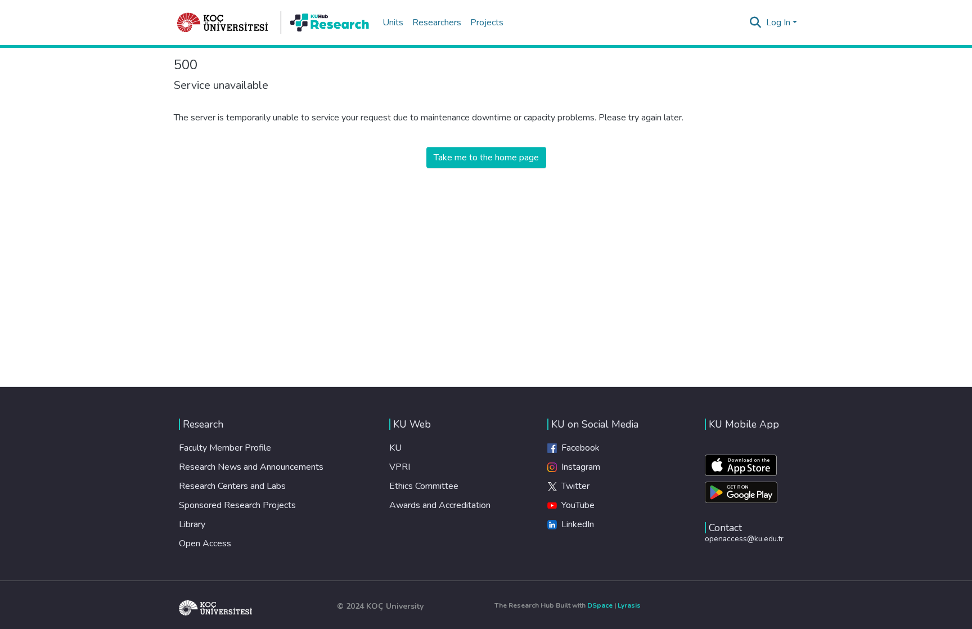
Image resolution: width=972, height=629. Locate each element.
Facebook (578, 448)
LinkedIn (575, 524)
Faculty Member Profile (225, 448)
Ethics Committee (423, 486)
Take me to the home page (486, 157)
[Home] (223, 22)
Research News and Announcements (251, 467)
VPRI (399, 467)
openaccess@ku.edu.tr (744, 538)
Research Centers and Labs (232, 486)
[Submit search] (756, 22)
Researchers (436, 22)
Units (392, 22)
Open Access (205, 543)
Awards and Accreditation (439, 505)
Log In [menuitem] (778, 22)
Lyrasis (629, 605)
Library (192, 524)
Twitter (573, 486)
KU (395, 448)
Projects (486, 22)
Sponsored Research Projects (237, 505)
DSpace (600, 605)
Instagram (578, 467)
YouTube (576, 505)
